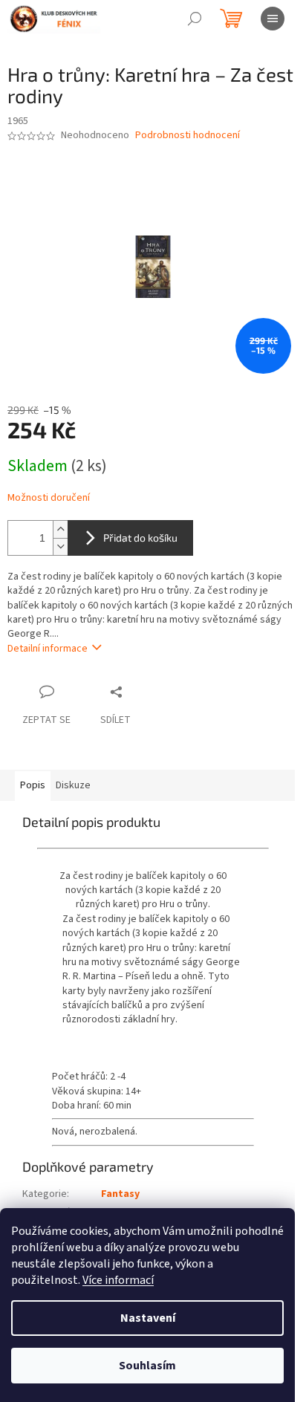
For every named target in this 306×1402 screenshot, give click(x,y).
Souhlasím (147, 1365)
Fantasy (120, 1194)
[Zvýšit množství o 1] (60, 529)
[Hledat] (194, 18)
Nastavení (147, 1318)
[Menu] (272, 18)
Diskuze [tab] (73, 785)
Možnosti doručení (48, 498)
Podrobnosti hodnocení (187, 136)
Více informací (118, 1280)
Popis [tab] (32, 785)
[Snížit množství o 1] (60, 546)
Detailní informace (47, 648)
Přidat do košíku (140, 537)
